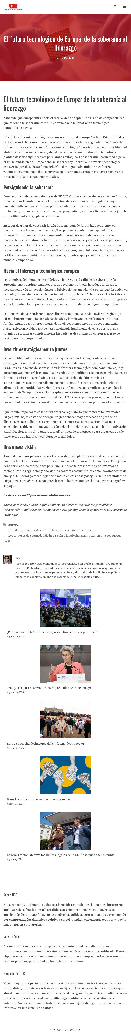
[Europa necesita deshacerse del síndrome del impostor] (65, 736)
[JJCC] (13, 7)
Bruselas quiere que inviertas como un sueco (38, 799)
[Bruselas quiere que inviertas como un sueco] (65, 791)
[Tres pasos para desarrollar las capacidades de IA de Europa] (65, 680)
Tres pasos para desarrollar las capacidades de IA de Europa (49, 688)
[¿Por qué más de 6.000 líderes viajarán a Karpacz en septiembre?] (65, 624)
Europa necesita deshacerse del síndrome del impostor (45, 744)
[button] (115, 7)
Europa (13, 525)
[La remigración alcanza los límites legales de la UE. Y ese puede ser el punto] (65, 847)
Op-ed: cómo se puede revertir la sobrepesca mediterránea (50, 530)
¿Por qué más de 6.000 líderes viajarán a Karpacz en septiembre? (52, 632)
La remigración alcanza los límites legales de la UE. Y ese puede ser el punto (61, 855)
